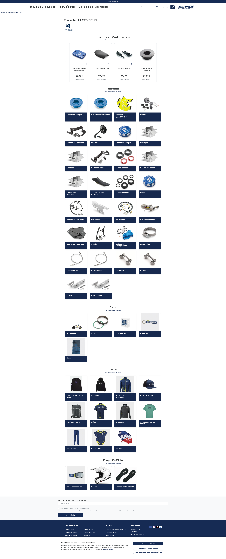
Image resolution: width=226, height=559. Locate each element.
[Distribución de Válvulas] (76, 181)
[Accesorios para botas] (125, 475)
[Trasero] (76, 284)
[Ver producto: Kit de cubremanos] (124, 55)
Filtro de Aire (96, 219)
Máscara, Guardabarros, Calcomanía (121, 116)
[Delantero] (125, 259)
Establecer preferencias (148, 548)
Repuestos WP (72, 270)
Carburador (120, 219)
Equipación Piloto (67, 7)
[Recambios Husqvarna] (76, 104)
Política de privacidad (70, 535)
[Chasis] (101, 233)
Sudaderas (95, 395)
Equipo (143, 115)
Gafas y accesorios (74, 486)
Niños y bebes (96, 448)
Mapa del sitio (110, 535)
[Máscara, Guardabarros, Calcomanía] (125, 104)
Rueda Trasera (122, 168)
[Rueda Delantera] (125, 181)
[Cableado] (76, 157)
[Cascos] (101, 475)
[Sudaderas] (101, 384)
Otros (95, 7)
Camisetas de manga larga (75, 396)
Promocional (121, 333)
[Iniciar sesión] (163, 7)
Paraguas (120, 448)
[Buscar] (157, 7)
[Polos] (101, 411)
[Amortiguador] (101, 284)
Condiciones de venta (70, 532)
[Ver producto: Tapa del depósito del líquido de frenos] (79, 55)
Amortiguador (96, 295)
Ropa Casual (37, 7)
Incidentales (145, 244)
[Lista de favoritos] (167, 7)
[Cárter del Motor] (101, 157)
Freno (142, 192)
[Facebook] (150, 527)
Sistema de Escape (147, 219)
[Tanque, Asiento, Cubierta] (101, 181)
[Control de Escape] (150, 157)
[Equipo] (150, 104)
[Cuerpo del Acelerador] (76, 233)
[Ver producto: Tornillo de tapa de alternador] (147, 55)
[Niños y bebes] (101, 437)
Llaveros (144, 333)
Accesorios (84, 7)
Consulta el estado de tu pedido (116, 529)
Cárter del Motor (97, 168)
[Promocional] (125, 322)
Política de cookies (89, 532)
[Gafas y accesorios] (76, 475)
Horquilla (143, 270)
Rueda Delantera (122, 192)
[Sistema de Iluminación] (76, 208)
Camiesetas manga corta (147, 422)
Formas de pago (89, 529)
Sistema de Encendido (75, 143)
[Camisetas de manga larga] (76, 384)
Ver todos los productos (113, 90)
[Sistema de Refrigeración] (125, 233)
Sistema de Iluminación (75, 219)
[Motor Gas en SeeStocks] (160, 527)
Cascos (94, 486)
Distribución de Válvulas (72, 193)
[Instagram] (154, 527)
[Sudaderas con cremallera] (125, 384)
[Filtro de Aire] (101, 208)
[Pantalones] (76, 437)
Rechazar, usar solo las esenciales (148, 552)
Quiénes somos (69, 529)
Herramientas (96, 270)
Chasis (94, 244)
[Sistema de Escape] (150, 208)
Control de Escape (147, 168)
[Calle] (101, 322)
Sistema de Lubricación (100, 115)
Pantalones (71, 448)
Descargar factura (111, 532)
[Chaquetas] (125, 411)
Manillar (94, 143)
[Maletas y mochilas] (76, 411)
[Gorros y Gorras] (150, 384)
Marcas (104, 7)
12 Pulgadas (71, 333)
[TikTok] (157, 527)
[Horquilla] (150, 259)
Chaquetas (120, 422)
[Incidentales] (150, 233)
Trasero (70, 295)
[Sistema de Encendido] (76, 132)
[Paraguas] (125, 437)
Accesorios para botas (125, 486)
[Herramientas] (101, 259)
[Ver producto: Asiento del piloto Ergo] (102, 55)
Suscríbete (70, 515)
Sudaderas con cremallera (122, 396)
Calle (93, 333)
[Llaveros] (150, 322)
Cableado (70, 168)
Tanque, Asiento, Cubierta (97, 193)
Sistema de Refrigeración (121, 245)
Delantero (120, 270)
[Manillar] (101, 132)
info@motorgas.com (137, 534)
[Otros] (76, 347)
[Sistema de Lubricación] (101, 104)
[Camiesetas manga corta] (150, 411)
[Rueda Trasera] (125, 157)
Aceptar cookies (148, 543)
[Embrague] (150, 132)
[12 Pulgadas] (76, 322)
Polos (93, 422)
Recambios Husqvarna (75, 115)
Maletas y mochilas (74, 422)
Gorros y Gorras (146, 395)
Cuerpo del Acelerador (76, 244)
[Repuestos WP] (76, 259)
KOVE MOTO (50, 7)
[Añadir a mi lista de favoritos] (86, 63)
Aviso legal (87, 535)
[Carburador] (125, 208)
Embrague (144, 143)
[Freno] (150, 181)
